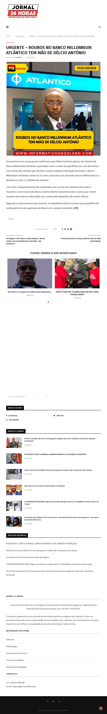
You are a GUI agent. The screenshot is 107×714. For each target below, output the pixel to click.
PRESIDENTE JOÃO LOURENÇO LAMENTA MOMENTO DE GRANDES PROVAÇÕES (55, 454)
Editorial (10, 639)
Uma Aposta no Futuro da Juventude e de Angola (44, 486)
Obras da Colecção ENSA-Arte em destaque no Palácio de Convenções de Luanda (58, 470)
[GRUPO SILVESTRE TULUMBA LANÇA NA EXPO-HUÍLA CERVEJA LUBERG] (77, 273)
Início (8, 36)
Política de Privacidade (16, 667)
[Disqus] (53, 342)
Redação (18, 57)
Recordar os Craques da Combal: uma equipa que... (30, 292)
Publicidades (11, 646)
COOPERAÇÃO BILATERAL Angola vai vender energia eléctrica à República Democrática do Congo (61, 503)
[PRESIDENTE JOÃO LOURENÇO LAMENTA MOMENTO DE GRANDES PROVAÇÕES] (14, 458)
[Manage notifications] (101, 708)
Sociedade (19, 36)
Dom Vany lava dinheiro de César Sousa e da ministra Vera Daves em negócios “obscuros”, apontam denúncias (62, 518)
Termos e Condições (15, 660)
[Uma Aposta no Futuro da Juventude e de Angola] (14, 490)
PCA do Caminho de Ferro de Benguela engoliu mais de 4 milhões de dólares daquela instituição (59, 440)
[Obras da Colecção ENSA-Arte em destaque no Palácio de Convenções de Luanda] (14, 474)
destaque (11, 219)
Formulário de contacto (16, 653)
